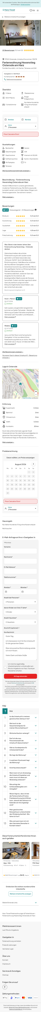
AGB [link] (32, 683)
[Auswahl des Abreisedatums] (28, 591)
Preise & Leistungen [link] (9, 945)
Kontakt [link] (5, 960)
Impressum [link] (6, 964)
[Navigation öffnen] (38, 10)
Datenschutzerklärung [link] (18, 683)
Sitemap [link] (5, 975)
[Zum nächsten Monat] (33, 464)
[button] (32, 22)
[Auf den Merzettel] (37, 22)
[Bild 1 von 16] (20, 33)
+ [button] (36, 391)
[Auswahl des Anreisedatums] (12, 591)
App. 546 (7, 863)
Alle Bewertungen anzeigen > (12, 352)
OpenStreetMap (27, 398)
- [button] (36, 394)
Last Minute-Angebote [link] (10, 930)
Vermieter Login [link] (8, 949)
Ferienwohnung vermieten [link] (11, 941)
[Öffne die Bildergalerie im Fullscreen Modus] (37, 42)
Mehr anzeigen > (8, 442)
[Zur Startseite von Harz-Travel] (8, 10)
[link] (5, 986)
